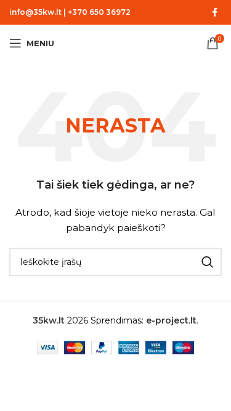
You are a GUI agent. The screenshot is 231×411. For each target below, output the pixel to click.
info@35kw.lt (35, 12)
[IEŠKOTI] (207, 262)
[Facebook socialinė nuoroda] (214, 12)
